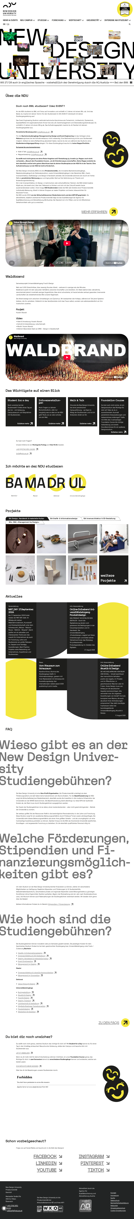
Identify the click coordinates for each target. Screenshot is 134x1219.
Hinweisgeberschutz (118, 1208)
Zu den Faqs (109, 1023)
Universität (93, 20)
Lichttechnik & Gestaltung (28, 1003)
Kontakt (113, 1193)
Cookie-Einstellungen (118, 1211)
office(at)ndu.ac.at (14, 1211)
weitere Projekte (108, 577)
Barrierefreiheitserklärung (120, 1203)
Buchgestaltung (24, 992)
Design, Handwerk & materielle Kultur (33, 959)
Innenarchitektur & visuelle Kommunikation (35, 973)
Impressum (115, 1195)
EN (8, 24)
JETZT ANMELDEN (23, 1053)
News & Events (10, 20)
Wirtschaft (75, 20)
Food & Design (23, 998)
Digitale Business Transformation (31, 1006)
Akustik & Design (24, 995)
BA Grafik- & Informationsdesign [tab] (64, 519)
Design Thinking (24, 1001)
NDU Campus (26, 20)
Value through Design (26, 984)
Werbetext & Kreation (27, 1012)
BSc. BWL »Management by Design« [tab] (24, 522)
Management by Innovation (29, 975)
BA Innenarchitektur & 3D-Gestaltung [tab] (99, 519)
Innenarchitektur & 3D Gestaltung (31, 956)
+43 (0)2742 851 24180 (25, 449)
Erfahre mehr (23, 423)
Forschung (58, 20)
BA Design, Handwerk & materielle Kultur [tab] (26, 519)
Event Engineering (25, 961)
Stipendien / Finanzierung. (59, 904)
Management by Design (27, 964)
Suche (113, 1198)
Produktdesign (24, 1009)
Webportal (114, 1206)
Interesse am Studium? (116, 20)
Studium (42, 20)
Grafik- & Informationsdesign (30, 953)
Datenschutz (115, 1200)
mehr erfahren (94, 212)
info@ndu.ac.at (43, 132)
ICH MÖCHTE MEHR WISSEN (27, 1066)
